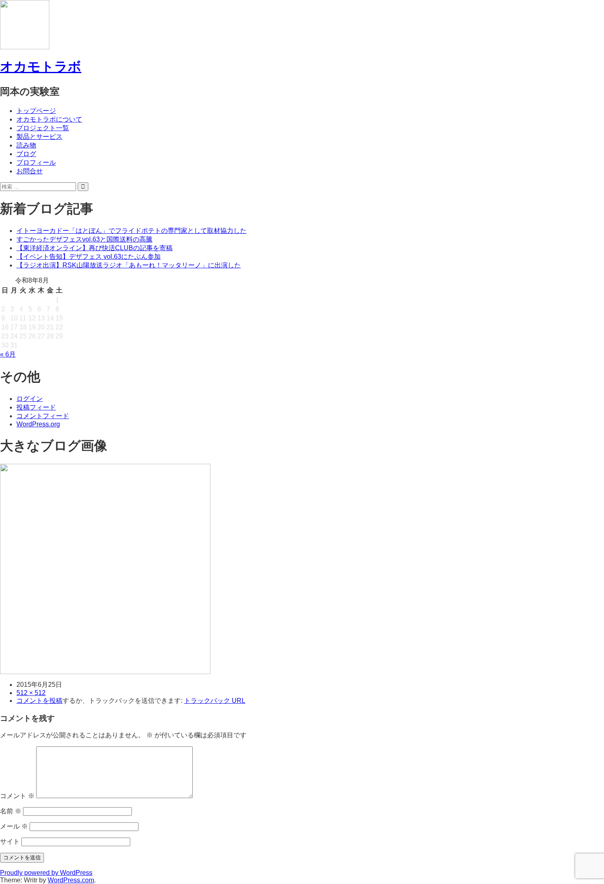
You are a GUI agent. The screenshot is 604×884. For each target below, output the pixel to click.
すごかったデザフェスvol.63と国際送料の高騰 (84, 239)
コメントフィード (42, 415)
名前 (10, 811)
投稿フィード (36, 407)
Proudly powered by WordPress (46, 872)
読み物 (26, 145)
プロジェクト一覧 (42, 127)
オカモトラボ (40, 66)
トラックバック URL (214, 700)
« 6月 (8, 354)
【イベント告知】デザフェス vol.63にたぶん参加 (88, 256)
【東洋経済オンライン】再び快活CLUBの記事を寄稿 (94, 247)
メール (14, 826)
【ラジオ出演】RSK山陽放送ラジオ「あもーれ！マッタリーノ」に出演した (128, 265)
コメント (17, 795)
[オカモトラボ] (24, 45)
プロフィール (36, 162)
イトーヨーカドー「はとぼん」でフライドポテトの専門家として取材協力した (131, 230)
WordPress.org (38, 424)
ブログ (26, 153)
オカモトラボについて (49, 119)
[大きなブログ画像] (105, 670)
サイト (10, 841)
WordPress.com (71, 880)
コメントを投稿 (39, 700)
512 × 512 (31, 692)
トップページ (36, 110)
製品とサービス (39, 136)
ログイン (29, 398)
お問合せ (29, 171)
